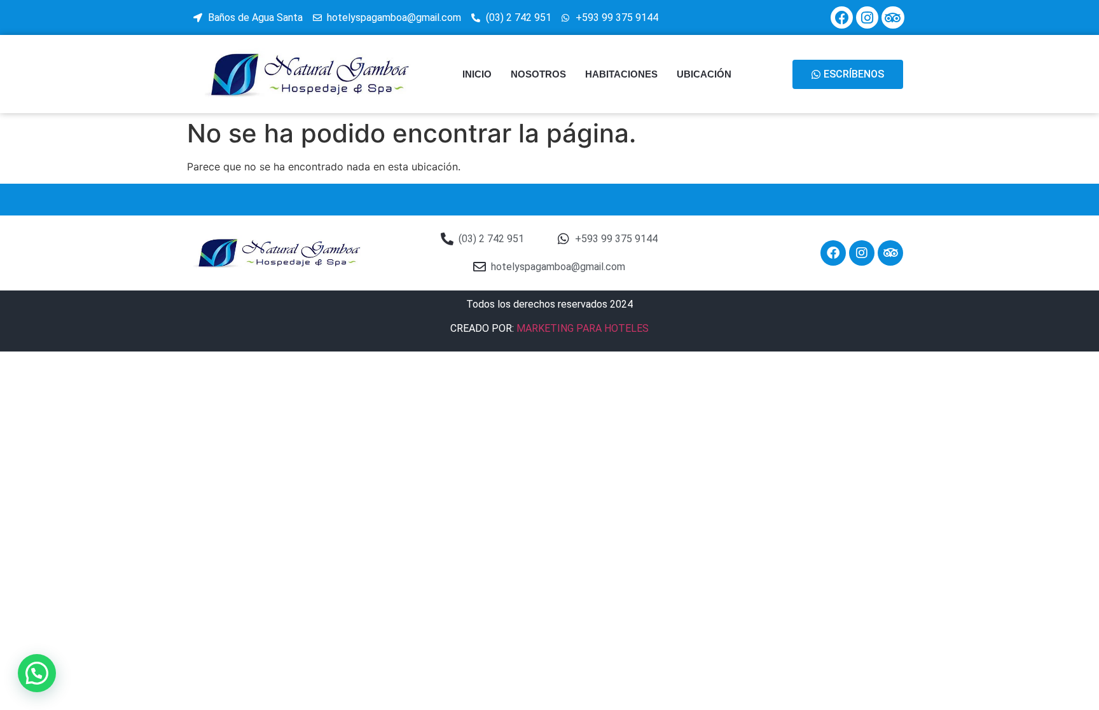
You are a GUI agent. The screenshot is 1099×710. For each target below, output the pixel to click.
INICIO (477, 74)
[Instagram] (867, 17)
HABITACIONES (621, 74)
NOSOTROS (538, 74)
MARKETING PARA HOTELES (582, 328)
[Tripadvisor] (892, 17)
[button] (37, 673)
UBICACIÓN (704, 74)
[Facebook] (842, 17)
